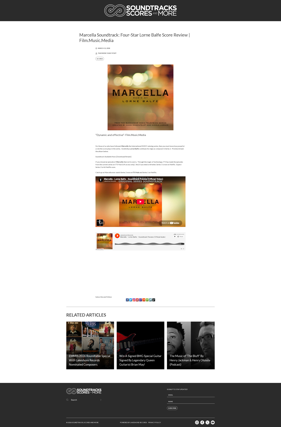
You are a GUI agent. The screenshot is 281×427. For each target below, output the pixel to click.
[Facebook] (127, 299)
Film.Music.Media (135, 134)
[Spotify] (147, 299)
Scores (100, 59)
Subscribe (172, 408)
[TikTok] (153, 299)
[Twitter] (130, 299)
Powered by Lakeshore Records (133, 422)
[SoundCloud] (143, 299)
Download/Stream (124, 157)
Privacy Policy (154, 422)
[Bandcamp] (150, 299)
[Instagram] (133, 299)
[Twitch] (140, 299)
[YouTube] (137, 299)
